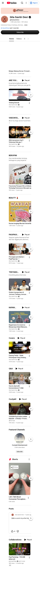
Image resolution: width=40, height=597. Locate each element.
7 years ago (28, 514)
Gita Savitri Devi (13, 105)
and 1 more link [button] (14, 28)
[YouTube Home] (11, 3)
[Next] (31, 95)
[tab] (11, 38)
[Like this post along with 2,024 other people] (12, 531)
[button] (28, 38)
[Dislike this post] (17, 531)
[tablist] (20, 38)
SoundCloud (5, 28)
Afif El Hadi (12, 420)
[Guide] (3, 3)
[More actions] (29, 103)
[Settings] (26, 3)
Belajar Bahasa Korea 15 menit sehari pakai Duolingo (20, 71)
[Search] (22, 3)
